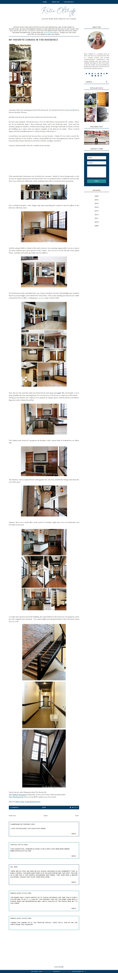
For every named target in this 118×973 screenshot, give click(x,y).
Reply (74, 833)
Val (11, 867)
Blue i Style (20, 802)
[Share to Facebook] (70, 807)
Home (45, 2)
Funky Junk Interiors (32, 802)
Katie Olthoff (47, 971)
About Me (55, 2)
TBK (85, 971)
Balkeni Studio (65, 971)
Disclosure (59, 967)
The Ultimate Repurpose (18, 795)
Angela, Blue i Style (18, 893)
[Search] (106, 82)
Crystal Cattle (16, 844)
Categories (68, 2)
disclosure (48, 32)
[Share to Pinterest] (77, 807)
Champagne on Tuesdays (20, 824)
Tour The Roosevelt (16, 797)
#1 (68, 110)
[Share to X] (72, 807)
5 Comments (14, 807)
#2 (73, 110)
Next (77, 815)
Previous (12, 815)
